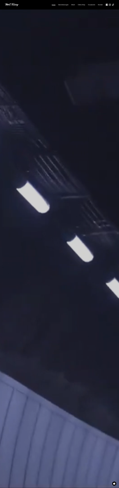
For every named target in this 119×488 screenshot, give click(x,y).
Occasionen (91, 4)
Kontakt (100, 4)
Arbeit (73, 4)
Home (53, 4)
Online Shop (81, 4)
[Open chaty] (114, 484)
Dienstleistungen (63, 4)
